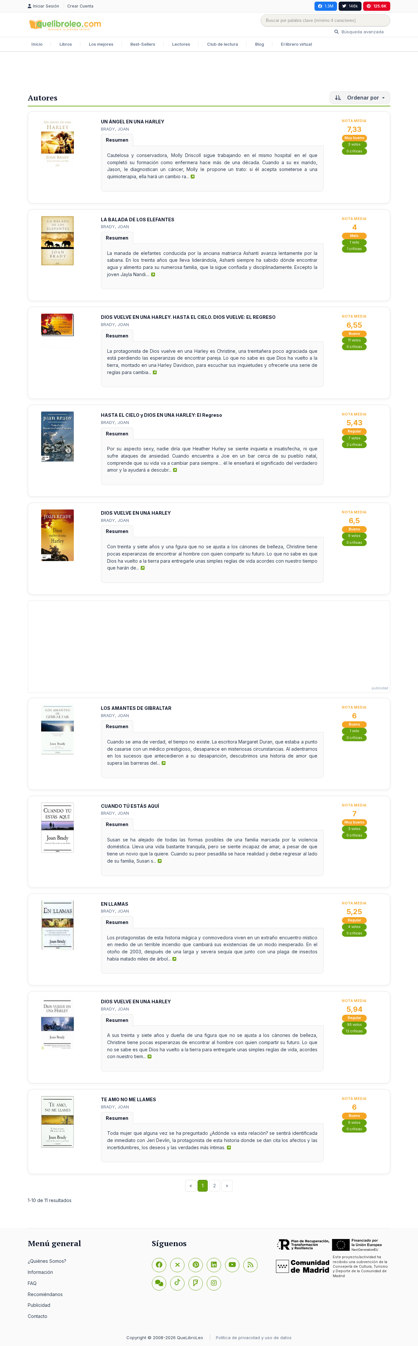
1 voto (354, 242)
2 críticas (354, 445)
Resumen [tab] (117, 140)
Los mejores (101, 44)
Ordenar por (363, 97)
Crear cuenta (80, 6)
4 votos (354, 927)
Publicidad (39, 1305)
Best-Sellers (142, 44)
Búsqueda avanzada (362, 31)
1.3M (329, 6)
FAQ (32, 1283)
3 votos (354, 144)
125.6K (380, 6)
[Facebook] (159, 1265)
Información (40, 1272)
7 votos (354, 438)
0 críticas (354, 151)
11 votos (354, 340)
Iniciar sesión (46, 6)
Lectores (181, 44)
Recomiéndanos (45, 1294)
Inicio (36, 44)
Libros (65, 44)
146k (353, 6)
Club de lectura (222, 44)
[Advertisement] (209, 73)
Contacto (37, 1316)
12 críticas (354, 1031)
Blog (259, 44)
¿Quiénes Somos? (47, 1261)
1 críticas (354, 249)
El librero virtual (296, 44)
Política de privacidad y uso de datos (254, 1337)
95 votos (354, 1025)
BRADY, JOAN (115, 129)
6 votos (354, 536)
